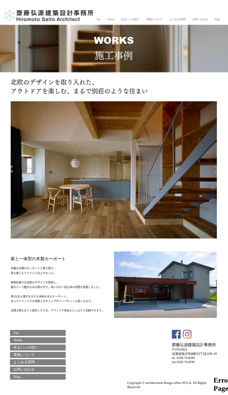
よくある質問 (24, 362)
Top (16, 333)
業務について (24, 355)
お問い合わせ (24, 369)
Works (17, 340)
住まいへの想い (25, 347)
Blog (16, 377)
